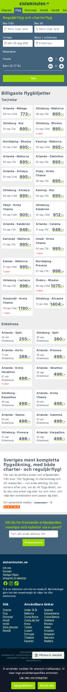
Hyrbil (55, 10)
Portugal (29, 634)
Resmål (7, 630)
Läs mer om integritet (33, 677)
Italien (47, 627)
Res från (8, 23)
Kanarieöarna (51, 613)
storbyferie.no (33, 660)
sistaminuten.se (24, 655)
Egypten (29, 641)
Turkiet (28, 627)
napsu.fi (24, 658)
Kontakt (7, 571)
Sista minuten (10, 627)
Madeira (48, 641)
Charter (6, 10)
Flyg (18, 10)
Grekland (49, 620)
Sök (33, 78)
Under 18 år (30, 609)
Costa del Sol (31, 620)
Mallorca (29, 613)
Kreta (27, 623)
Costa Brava (31, 616)
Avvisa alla (47, 685)
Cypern (28, 630)
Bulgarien (49, 634)
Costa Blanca (51, 616)
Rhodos (48, 623)
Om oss (7, 567)
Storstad (30, 10)
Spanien (48, 609)
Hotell (44, 10)
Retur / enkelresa (45, 37)
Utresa (7, 37)
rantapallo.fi (12, 658)
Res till (38, 23)
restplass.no (7, 655)
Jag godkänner (23, 685)
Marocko (49, 637)
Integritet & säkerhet (14, 578)
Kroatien (49, 630)
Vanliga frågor (11, 574)
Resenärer (9, 51)
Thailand (29, 637)
